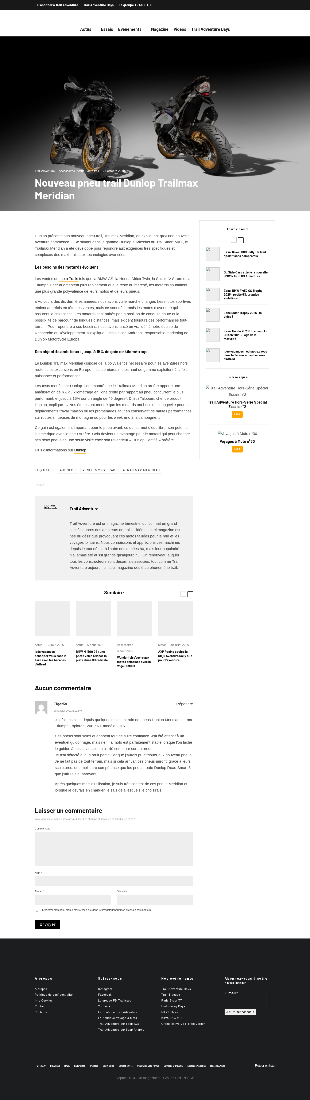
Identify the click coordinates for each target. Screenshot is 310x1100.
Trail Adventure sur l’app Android (121, 1029)
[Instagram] (264, 5)
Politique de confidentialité (54, 994)
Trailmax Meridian (142, 470)
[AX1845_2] (175, 618)
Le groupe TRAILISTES (135, 5)
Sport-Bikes (108, 1066)
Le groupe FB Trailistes (114, 1000)
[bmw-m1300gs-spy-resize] (93, 618)
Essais (107, 29)
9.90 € (237, 414)
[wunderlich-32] (134, 618)
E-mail (39, 891)
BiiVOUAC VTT (172, 1017)
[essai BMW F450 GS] (213, 294)
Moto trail (92, 170)
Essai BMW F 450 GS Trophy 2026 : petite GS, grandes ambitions (243, 294)
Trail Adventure (45, 170)
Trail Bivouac (170, 994)
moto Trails (68, 279)
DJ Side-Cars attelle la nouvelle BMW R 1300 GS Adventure (246, 274)
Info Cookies (44, 1000)
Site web (122, 891)
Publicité (41, 1012)
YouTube (104, 1006)
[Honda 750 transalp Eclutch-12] (213, 335)
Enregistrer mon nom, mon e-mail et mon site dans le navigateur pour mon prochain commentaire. (96, 910)
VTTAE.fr (41, 1066)
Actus (85, 29)
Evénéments (130, 29)
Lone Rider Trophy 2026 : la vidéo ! (243, 314)
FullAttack (55, 1066)
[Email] (89, 484)
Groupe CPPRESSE (178, 1078)
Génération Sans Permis (148, 1066)
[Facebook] (256, 5)
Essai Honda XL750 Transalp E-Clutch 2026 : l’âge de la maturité (245, 335)
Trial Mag (94, 1066)
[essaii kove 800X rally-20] (213, 254)
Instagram (105, 989)
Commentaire (43, 828)
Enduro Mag (79, 1066)
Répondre (184, 704)
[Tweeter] (67, 484)
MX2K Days (169, 1012)
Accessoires (67, 170)
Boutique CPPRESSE (173, 1066)
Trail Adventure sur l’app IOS (118, 1023)
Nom (38, 872)
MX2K (67, 1066)
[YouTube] (271, 5)
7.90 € (237, 448)
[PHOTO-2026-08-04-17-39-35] (213, 315)
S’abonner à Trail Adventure (57, 5)
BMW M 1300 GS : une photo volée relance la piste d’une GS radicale (92, 656)
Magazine (159, 29)
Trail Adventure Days (98, 5)
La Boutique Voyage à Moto (117, 1017)
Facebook (105, 994)
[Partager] (56, 484)
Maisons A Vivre (217, 1066)
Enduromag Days (173, 1006)
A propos (41, 989)
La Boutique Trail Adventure (117, 1012)
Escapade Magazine (196, 1066)
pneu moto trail (100, 470)
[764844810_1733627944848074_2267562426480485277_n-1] (213, 274)
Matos (162, 644)
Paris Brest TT (171, 1000)
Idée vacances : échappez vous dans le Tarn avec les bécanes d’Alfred (50, 658)
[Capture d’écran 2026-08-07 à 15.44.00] (52, 618)
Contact (40, 1006)
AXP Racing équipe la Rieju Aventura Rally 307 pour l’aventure (175, 656)
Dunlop (80, 450)
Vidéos (180, 29)
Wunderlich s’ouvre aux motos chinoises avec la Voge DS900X (134, 662)
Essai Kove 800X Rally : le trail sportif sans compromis (245, 254)
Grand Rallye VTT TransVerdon (183, 1023)
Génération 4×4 (126, 1066)
